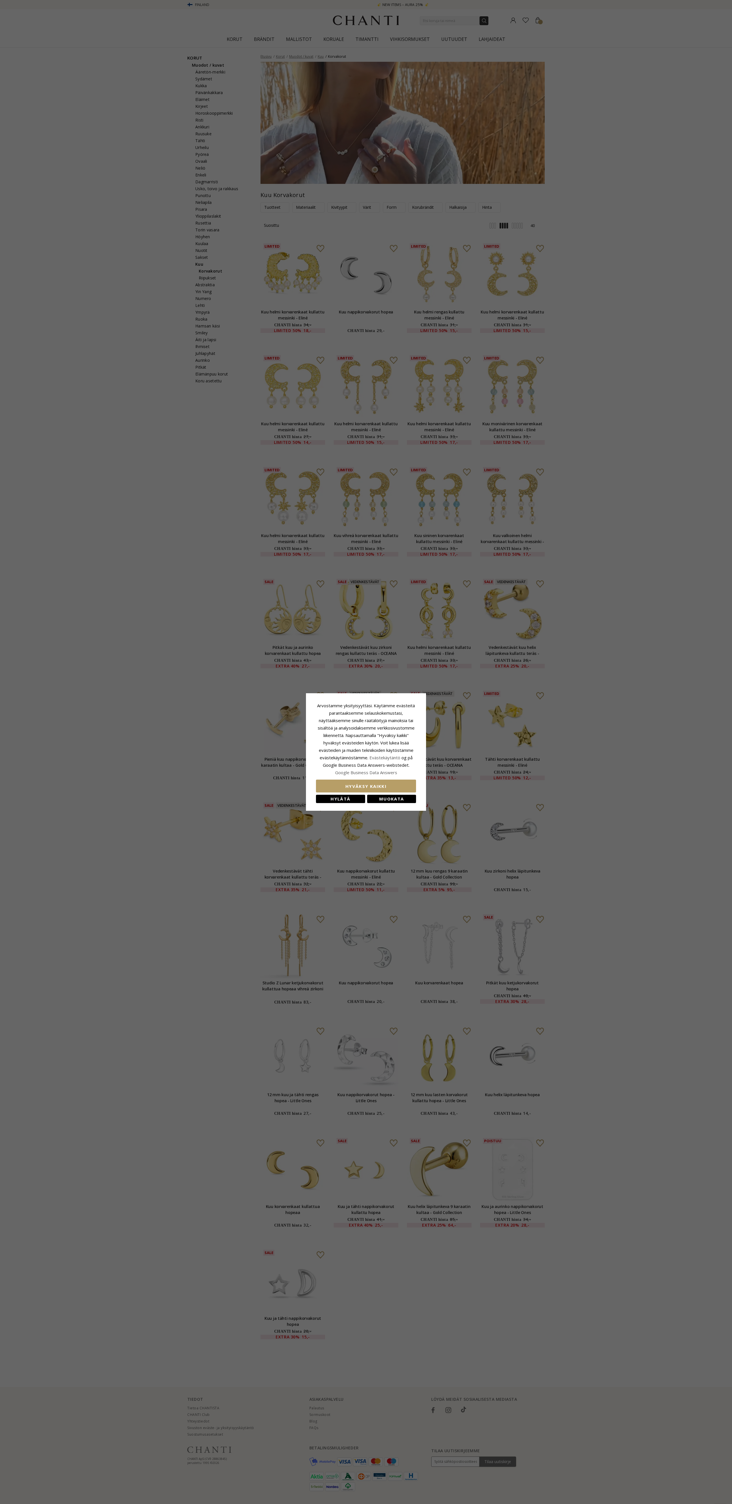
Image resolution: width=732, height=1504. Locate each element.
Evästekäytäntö (384, 757)
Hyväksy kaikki (366, 786)
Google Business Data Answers (366, 772)
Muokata (391, 799)
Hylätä (340, 799)
